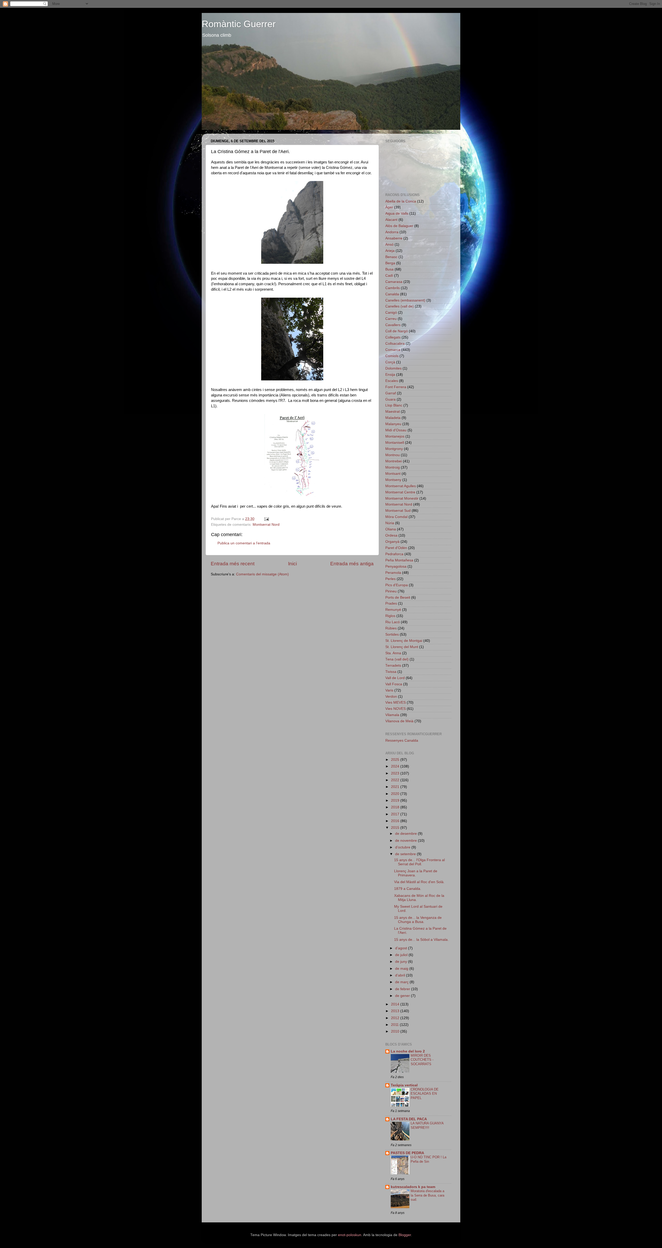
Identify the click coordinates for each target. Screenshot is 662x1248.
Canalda (392, 294)
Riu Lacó (392, 622)
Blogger (404, 1235)
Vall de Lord (395, 678)
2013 (395, 1011)
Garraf (390, 393)
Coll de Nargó (396, 331)
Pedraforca (394, 554)
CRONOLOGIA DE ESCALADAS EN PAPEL (425, 1093)
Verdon (391, 696)
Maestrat (392, 412)
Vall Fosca (393, 684)
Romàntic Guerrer (239, 24)
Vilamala (392, 715)
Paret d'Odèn (396, 548)
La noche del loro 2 (408, 1051)
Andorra (391, 232)
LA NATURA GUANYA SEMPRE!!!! (427, 1125)
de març (402, 982)
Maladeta (393, 418)
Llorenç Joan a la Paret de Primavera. (415, 873)
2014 (395, 1004)
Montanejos (394, 436)
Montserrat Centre (400, 492)
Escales (391, 381)
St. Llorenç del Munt (401, 647)
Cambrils (392, 288)
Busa (389, 269)
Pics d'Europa (396, 585)
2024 (395, 766)
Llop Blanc (393, 405)
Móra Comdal (396, 517)
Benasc (391, 257)
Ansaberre (393, 238)
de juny (401, 962)
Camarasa (393, 282)
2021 (395, 787)
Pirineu (391, 591)
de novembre (406, 841)
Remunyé (393, 610)
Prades (391, 603)
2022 (395, 780)
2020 (395, 794)
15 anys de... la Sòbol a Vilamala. (421, 940)
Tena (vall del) (397, 659)
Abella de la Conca (400, 201)
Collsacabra (395, 343)
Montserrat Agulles (400, 486)
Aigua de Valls (396, 213)
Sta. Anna (393, 653)
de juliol (402, 955)
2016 (395, 821)
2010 (395, 1031)
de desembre (406, 834)
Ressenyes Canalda (401, 740)
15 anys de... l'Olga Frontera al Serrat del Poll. (419, 862)
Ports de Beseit (397, 597)
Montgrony (394, 449)
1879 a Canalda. (407, 889)
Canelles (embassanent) (405, 300)
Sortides (392, 634)
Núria (389, 523)
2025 (395, 760)
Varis (389, 690)
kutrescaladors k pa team (413, 1187)
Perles (390, 579)
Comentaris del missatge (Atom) (262, 574)
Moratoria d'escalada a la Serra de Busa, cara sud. (427, 1195)
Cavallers (393, 325)
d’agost (401, 948)
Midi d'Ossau (396, 430)
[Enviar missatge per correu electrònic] (266, 519)
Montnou (392, 455)
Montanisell (394, 443)
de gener (403, 996)
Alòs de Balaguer (399, 226)
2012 (395, 1018)
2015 (395, 828)
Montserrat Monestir (401, 498)
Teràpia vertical (404, 1085)
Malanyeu (393, 424)
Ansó (389, 244)
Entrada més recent (232, 563)
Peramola (393, 573)
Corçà (390, 362)
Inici (292, 563)
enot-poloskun (349, 1235)
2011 (395, 1025)
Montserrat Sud (398, 511)
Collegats (393, 337)
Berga (390, 263)
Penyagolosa (396, 566)
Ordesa (391, 535)
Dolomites (393, 368)
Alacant (391, 220)
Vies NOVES (395, 709)
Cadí (389, 275)
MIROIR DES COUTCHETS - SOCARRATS (422, 1060)
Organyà (392, 542)
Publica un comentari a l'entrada (243, 543)
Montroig (392, 467)
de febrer (403, 989)
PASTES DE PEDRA (407, 1153)
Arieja (390, 251)
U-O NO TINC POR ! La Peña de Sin (428, 1159)
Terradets (393, 665)
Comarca (392, 350)
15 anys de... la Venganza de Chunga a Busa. (418, 920)
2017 (395, 814)
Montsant (393, 474)
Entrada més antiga (352, 563)
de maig (402, 969)
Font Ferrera (395, 387)
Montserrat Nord (266, 525)
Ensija (390, 375)
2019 (395, 800)
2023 (395, 773)
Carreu (391, 319)
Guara (390, 399)
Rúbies (391, 628)
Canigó (391, 312)
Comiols (391, 356)
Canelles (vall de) (399, 306)
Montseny (393, 480)
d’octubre (403, 847)
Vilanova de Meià (399, 721)
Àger (389, 207)
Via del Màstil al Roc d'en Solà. (419, 882)
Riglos (390, 616)
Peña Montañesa (399, 560)
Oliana (390, 529)
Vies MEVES (395, 702)
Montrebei (393, 461)
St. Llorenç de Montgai (403, 641)
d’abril (400, 975)
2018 (395, 807)
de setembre (406, 854)
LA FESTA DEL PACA (409, 1119)
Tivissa (390, 672)
